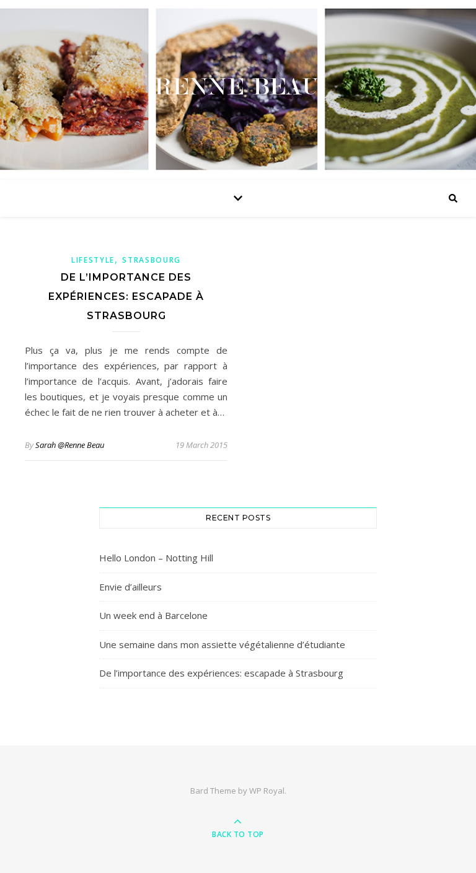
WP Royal (266, 790)
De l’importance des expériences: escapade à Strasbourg (126, 296)
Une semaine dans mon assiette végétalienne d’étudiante (222, 644)
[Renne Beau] (238, 87)
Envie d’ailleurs (130, 587)
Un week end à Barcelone (153, 615)
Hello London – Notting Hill (156, 557)
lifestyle (93, 260)
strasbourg (151, 260)
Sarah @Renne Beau (69, 444)
